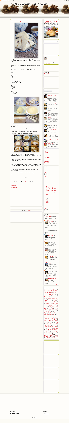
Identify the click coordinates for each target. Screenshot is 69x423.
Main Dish (51, 314)
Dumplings (47, 304)
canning (50, 295)
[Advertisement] (29, 13)
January (47, 202)
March (46, 200)
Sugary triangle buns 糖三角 (49, 187)
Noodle (55, 319)
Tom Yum (56, 333)
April (46, 199)
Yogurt (54, 337)
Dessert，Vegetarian (47, 303)
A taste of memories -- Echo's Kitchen (28, 3)
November (47, 178)
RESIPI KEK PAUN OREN (51, 235)
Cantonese (53, 295)
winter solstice (52, 337)
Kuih (46, 313)
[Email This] (29, 181)
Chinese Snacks (50, 297)
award (53, 292)
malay (53, 314)
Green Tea (47, 305)
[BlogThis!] (30, 181)
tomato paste (45, 334)
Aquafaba (45, 288)
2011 (45, 209)
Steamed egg (52, 331)
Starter (44, 331)
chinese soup (56, 297)
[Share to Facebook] (31, 181)
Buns (52, 294)
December (47, 177)
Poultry (45, 324)
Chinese (45, 296)
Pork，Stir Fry (47, 323)
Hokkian (47, 306)
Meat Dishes (53, 318)
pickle (53, 322)
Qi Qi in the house (47, 270)
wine (49, 337)
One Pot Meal (55, 320)
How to (50, 307)
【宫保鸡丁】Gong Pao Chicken (51, 143)
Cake (44, 295)
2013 (45, 207)
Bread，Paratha (45, 294)
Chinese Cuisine (46, 153)
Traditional (49, 334)
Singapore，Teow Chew (49, 328)
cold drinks (47, 301)
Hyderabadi (53, 307)
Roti (52, 325)
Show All (57, 284)
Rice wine (46, 325)
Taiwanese (53, 332)
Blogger (36, 417)
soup (48, 329)
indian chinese (55, 308)
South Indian (55, 329)
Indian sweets (46, 310)
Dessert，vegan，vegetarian (54, 302)
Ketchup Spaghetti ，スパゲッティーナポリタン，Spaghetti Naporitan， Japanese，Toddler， (51, 312)
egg (53, 304)
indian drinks (50, 309)
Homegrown (53, 306)
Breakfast (49, 294)
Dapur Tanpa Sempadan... (48, 234)
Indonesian (55, 310)
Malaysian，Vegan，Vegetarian (50, 317)
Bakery (48, 293)
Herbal (44, 306)
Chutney (49, 300)
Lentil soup (48, 314)
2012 (45, 208)
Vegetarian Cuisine (46, 161)
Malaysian (54, 315)
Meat (50, 318)
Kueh (44, 313)
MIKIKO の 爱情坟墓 (47, 262)
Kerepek (55, 311)
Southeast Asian (51, 330)
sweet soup (49, 332)
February (47, 201)
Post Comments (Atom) (28, 210)
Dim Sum (51, 303)
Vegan (52, 334)
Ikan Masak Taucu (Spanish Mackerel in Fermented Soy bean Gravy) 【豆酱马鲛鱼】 (52, 140)
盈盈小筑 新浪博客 (46, 73)
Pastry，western (46, 322)
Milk (56, 318)
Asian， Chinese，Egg (54, 289)
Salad (54, 325)
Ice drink (56, 307)
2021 (45, 172)
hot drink (47, 307)
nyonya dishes (49, 320)
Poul (56, 323)
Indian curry (45, 309)
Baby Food (56, 292)
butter (56, 294)
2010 (45, 210)
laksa (48, 313)
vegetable (50, 335)
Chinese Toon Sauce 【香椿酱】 (50, 195)
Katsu (52, 311)
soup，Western (51, 329)
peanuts (51, 322)
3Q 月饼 (49, 271)
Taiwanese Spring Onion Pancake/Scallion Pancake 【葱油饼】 (52, 103)
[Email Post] (28, 181)
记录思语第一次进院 (50, 221)
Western (56, 336)
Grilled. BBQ (50, 305)
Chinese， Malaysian (52, 298)
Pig (55, 322)
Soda (46, 329)
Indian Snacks (54, 309)
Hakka (53, 305)
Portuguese (54, 323)
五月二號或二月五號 (50, 248)
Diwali (53, 303)
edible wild (51, 304)
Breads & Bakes (46, 156)
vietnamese (52, 336)
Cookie (56, 301)
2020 (45, 173)
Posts (45, 413)
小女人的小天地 (47, 220)
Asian (48, 288)
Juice (48, 311)
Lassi (50, 313)
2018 (45, 175)
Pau (49, 322)
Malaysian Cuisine (46, 151)
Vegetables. (56, 335)
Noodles (45, 320)
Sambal (56, 325)
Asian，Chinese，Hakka (50, 291)
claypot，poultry (54, 300)
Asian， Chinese (53, 288)
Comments (45, 414)
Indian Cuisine (46, 152)
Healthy (56, 305)
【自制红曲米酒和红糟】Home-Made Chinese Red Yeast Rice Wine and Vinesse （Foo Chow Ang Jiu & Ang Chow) (52, 96)
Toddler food (50, 333)
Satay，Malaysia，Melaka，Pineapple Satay (52, 326)
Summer (57, 331)
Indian (45, 308)
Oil (52, 320)
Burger (54, 294)
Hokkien (50, 306)
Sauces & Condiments (47, 157)
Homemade (56, 306)
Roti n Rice (46, 215)
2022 (45, 171)
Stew (54, 331)
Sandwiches (45, 326)
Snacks (57, 328)
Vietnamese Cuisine (46, 162)
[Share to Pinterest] (32, 181)
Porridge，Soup (51, 323)
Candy (47, 295)
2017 (45, 176)
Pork (57, 322)
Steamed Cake (48, 331)
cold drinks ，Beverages (52, 301)
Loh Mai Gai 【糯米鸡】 (50, 107)
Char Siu (56, 295)
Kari (50, 311)
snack (54, 328)
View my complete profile (47, 63)
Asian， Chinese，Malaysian (48, 290)
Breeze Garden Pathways (48, 216)
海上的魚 (46, 247)
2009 (45, 211)
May (46, 198)
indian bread (51, 308)
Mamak (54, 317)
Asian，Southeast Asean (49, 292)
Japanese (46, 311)
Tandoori (56, 332)
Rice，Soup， (49, 325)
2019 (45, 174)
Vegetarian (46, 336)
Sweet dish (46, 332)
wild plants (47, 337)
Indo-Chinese (51, 310)
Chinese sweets (47, 298)
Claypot (51, 300)
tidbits (47, 333)
